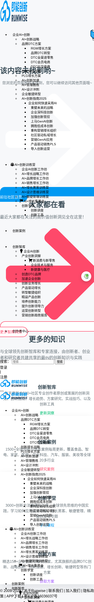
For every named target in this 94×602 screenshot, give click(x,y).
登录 (3, 367)
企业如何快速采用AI (42, 103)
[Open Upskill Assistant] (86, 276)
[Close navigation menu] (1, 402)
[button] (1, 352)
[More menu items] (1, 344)
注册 (4, 377)
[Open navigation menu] (2, 391)
